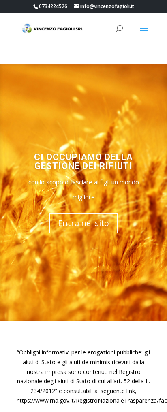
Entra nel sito (83, 223)
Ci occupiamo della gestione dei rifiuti (83, 161)
